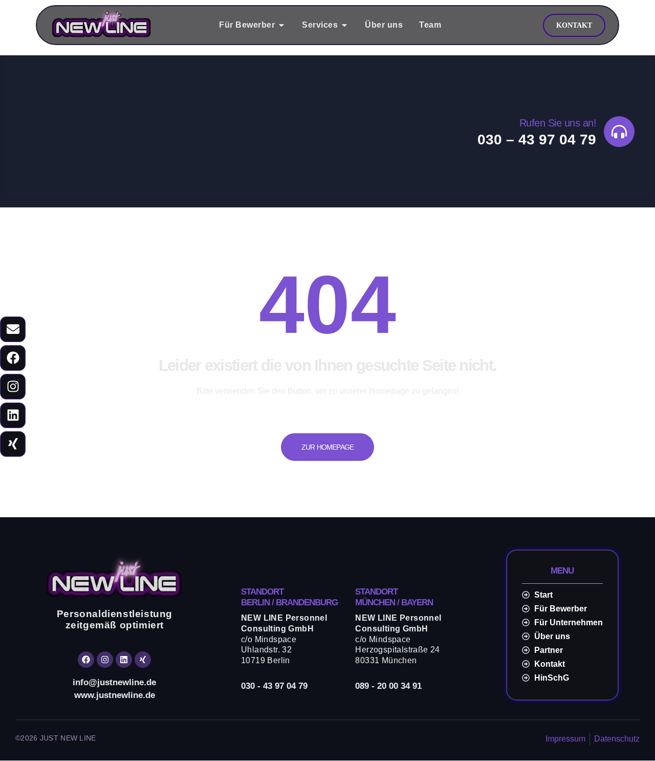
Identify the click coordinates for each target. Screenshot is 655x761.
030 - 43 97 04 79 (274, 686)
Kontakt (574, 25)
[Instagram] (13, 386)
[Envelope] (13, 329)
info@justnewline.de (114, 682)
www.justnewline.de (114, 695)
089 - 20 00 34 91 (388, 686)
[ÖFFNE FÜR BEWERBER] (281, 25)
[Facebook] (13, 358)
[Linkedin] (13, 415)
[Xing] (13, 444)
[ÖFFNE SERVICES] (344, 25)
